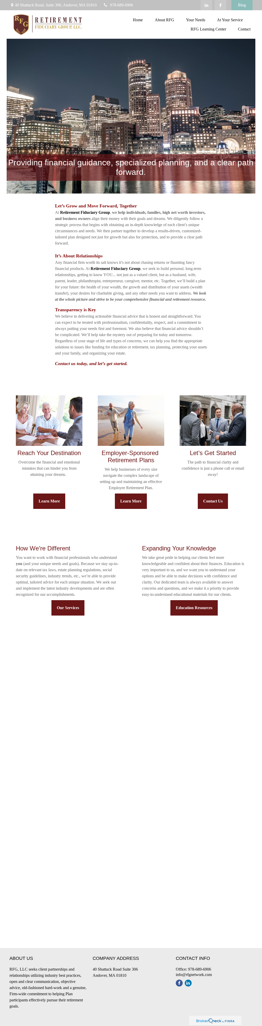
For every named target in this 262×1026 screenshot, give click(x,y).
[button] (137, 19)
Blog (242, 5)
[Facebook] (220, 5)
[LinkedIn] (206, 5)
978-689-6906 (121, 5)
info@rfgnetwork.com (165, 5)
